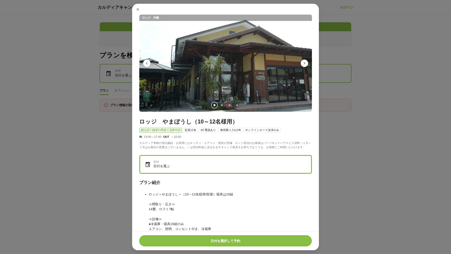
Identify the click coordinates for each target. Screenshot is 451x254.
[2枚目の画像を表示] (222, 105)
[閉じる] (138, 9)
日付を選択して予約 (225, 241)
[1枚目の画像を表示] (214, 105)
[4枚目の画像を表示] (237, 105)
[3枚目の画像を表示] (229, 105)
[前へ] (147, 63)
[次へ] (304, 63)
